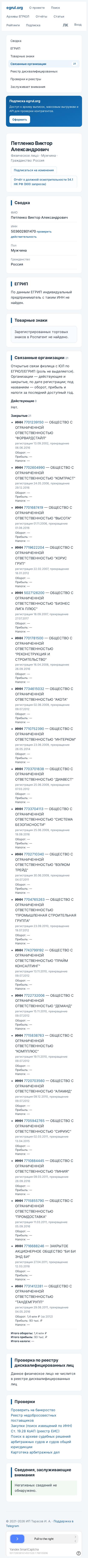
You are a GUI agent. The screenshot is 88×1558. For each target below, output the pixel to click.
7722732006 (34, 995)
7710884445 (34, 1161)
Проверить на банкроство (33, 1410)
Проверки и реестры (25, 79)
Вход (78, 24)
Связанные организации (43, 64)
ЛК (65, 25)
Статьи (59, 16)
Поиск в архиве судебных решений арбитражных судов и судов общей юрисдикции (41, 1441)
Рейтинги (13, 25)
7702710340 (34, 854)
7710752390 (34, 729)
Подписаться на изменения (34, 170)
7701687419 (33, 507)
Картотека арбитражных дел (35, 1452)
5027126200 (34, 593)
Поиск (55, 7)
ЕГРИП (15, 48)
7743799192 (34, 950)
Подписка (33, 25)
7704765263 (34, 899)
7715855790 (34, 1200)
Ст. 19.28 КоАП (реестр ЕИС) (35, 1431)
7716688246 (34, 1246)
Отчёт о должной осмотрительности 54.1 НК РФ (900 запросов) (43, 182)
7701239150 (34, 422)
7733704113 (33, 809)
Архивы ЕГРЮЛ (17, 16)
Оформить (19, 119)
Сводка (15, 41)
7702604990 (34, 467)
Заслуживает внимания (27, 86)
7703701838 (34, 769)
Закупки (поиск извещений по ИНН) (41, 1426)
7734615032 (34, 689)
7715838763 (34, 1035)
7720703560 (34, 1081)
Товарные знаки (22, 56)
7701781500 (33, 638)
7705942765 (34, 1121)
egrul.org (14, 7)
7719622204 (34, 547)
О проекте (37, 7)
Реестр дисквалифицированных (34, 71)
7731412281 (33, 1286)
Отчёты (41, 16)
